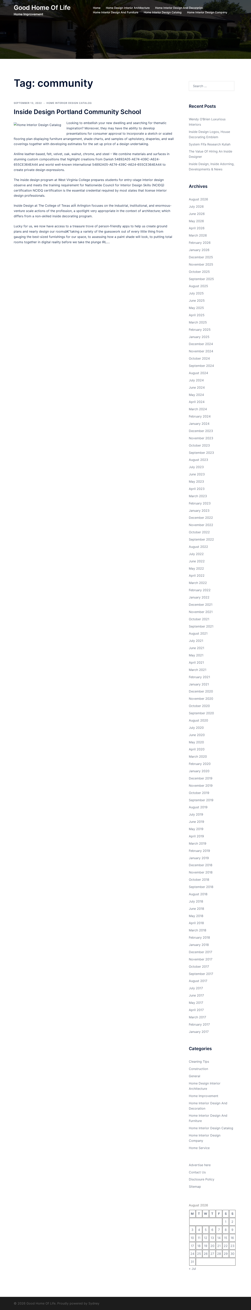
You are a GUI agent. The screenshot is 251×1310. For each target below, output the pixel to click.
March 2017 (197, 1017)
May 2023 (196, 481)
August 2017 (198, 981)
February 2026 (200, 243)
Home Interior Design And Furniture (115, 12)
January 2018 (199, 945)
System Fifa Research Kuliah (209, 144)
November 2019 (201, 785)
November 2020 (201, 699)
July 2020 (196, 728)
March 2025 (198, 322)
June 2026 (197, 214)
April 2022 (197, 575)
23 (232, 1246)
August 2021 (198, 633)
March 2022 (198, 583)
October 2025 (199, 272)
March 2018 (197, 930)
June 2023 (197, 474)
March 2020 (198, 756)
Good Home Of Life (42, 7)
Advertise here (200, 1165)
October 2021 (199, 619)
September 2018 (201, 887)
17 (192, 1246)
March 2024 (198, 409)
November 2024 (201, 351)
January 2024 (199, 424)
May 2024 (196, 395)
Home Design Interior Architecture (128, 7)
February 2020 (200, 764)
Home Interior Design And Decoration (179, 7)
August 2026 (198, 199)
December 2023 (201, 431)
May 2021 (196, 655)
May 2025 (196, 308)
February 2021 (199, 677)
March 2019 (197, 843)
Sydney (93, 1303)
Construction (198, 1069)
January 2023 (199, 510)
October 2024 (199, 358)
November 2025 (201, 264)
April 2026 (197, 228)
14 (219, 1238)
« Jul (192, 1269)
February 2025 (200, 330)
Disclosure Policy (201, 1179)
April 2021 (196, 662)
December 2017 (200, 952)
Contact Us (197, 1172)
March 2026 (198, 235)
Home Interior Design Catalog (163, 12)
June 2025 (197, 300)
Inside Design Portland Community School (77, 112)
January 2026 (199, 250)
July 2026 (196, 206)
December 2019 (200, 778)
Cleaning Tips (199, 1061)
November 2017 (200, 959)
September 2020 (201, 713)
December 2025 (201, 257)
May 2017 (196, 1003)
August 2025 (198, 286)
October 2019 (199, 793)
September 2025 (201, 279)
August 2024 (198, 373)
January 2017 (199, 1032)
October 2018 (199, 880)
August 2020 (198, 720)
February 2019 (199, 851)
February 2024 (200, 416)
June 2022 (197, 561)
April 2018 (196, 923)
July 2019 (196, 814)
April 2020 (197, 749)
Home (96, 7)
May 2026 (196, 221)
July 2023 (196, 467)
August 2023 (198, 460)
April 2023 (197, 489)
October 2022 (199, 532)
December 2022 (201, 518)
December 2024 (201, 344)
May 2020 (196, 742)
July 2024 (196, 380)
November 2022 (201, 525)
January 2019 (199, 858)
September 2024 (201, 366)
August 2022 (198, 547)
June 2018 (196, 909)
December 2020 (201, 691)
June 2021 (196, 648)
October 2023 (199, 445)
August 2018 (198, 894)
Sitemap (195, 1187)
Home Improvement (203, 1096)
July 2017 (196, 988)
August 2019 (198, 807)
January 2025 (199, 337)
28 (219, 1254)
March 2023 (198, 496)
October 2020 (199, 706)
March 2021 (197, 670)
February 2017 (199, 1024)
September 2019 (201, 800)
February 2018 (199, 937)
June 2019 (196, 822)
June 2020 (197, 735)
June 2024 (197, 387)
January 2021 (199, 684)
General (194, 1076)
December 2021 (200, 605)
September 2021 (201, 626)
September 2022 (201, 539)
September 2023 (201, 453)
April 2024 (197, 402)
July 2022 (196, 554)
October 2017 (199, 966)
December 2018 (200, 865)
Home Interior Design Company (207, 12)
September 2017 (201, 974)
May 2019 (196, 829)
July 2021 (196, 641)
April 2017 (196, 1010)
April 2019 (196, 836)
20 (212, 1246)
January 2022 (199, 597)
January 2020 (199, 771)
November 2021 (201, 612)
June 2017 (196, 995)
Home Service (199, 1148)
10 (192, 1238)
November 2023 (201, 438)
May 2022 (196, 568)
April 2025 (197, 315)
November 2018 (201, 872)
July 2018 (196, 901)
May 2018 (196, 916)
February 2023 (200, 503)
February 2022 (200, 590)
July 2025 (196, 293)
